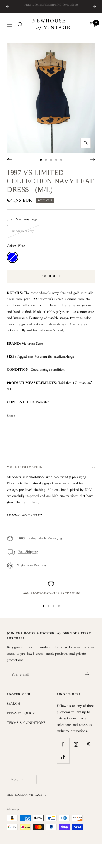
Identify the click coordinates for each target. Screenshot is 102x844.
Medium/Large (23, 231)
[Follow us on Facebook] (63, 744)
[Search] (20, 24)
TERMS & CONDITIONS (26, 723)
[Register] (87, 674)
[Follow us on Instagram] (75, 744)
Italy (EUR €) (18, 779)
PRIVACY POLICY (21, 713)
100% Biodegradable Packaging (39, 538)
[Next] (92, 160)
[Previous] (9, 160)
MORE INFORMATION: (25, 467)
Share (11, 416)
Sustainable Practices (31, 565)
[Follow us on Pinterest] (88, 744)
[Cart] (92, 24)
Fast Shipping (28, 552)
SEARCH (13, 704)
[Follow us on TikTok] (63, 757)
